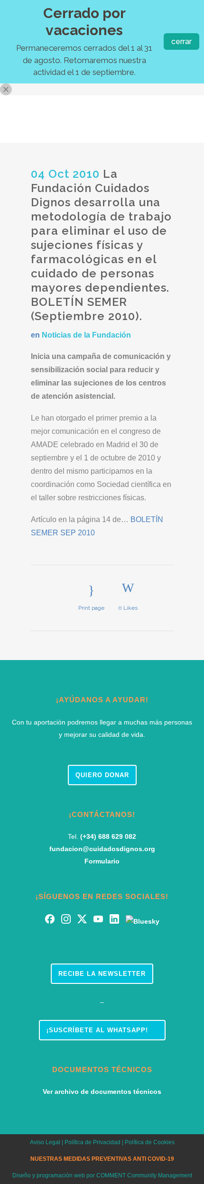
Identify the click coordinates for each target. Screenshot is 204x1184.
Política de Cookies (150, 1142)
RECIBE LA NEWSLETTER (102, 973)
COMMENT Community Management (144, 1175)
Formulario (102, 861)
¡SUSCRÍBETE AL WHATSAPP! (97, 1030)
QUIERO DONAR (102, 775)
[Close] (6, 89)
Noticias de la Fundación (86, 335)
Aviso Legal (45, 1142)
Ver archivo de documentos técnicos (102, 1091)
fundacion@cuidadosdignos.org (102, 849)
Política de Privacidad (92, 1142)
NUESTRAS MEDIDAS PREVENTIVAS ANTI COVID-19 (102, 1159)
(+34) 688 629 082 (108, 836)
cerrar (181, 41)
